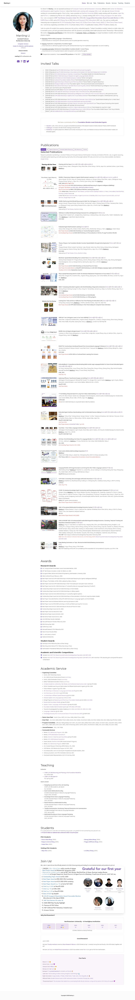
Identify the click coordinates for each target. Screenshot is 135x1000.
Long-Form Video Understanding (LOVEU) (79, 107)
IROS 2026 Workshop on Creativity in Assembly (66, 74)
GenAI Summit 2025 (71, 195)
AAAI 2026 (89, 700)
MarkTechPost (120, 191)
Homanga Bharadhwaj (69, 111)
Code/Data (115, 490)
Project (80, 522)
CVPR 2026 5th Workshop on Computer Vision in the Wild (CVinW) (71, 91)
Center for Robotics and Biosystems (23, 46)
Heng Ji (79, 15)
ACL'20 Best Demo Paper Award (90, 22)
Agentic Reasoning (53, 149)
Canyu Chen (45, 844)
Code (81, 164)
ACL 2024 (71, 709)
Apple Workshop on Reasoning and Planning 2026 (67, 82)
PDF (78, 164)
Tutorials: (48, 125)
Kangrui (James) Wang (48, 842)
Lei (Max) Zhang (88, 850)
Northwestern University (93, 9)
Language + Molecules (50, 711)
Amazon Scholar (114, 11)
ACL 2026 (88, 709)
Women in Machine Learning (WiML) (57, 737)
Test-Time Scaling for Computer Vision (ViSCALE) (81, 99)
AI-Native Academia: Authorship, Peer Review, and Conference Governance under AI (66, 684)
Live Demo (105, 439)
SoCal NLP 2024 (74, 424)
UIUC (64, 15)
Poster (114, 439)
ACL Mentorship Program (55, 732)
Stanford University (87, 13)
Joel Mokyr (50, 949)
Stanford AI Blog (78, 209)
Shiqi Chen (44, 850)
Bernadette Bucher (58, 111)
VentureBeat (112, 191)
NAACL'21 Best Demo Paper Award (111, 22)
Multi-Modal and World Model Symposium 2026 (67, 78)
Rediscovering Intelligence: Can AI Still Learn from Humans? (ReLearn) (86, 93)
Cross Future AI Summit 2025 (106, 195)
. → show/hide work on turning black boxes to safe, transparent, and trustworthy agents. (65, 50)
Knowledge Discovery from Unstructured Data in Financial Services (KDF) (63, 713)
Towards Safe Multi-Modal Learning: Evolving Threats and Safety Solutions (83, 89)
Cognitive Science (59, 11)
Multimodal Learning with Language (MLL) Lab (87, 11)
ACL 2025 (82, 709)
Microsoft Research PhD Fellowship (84, 20)
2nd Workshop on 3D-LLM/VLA (52, 693)
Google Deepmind (68, 197)
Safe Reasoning (78, 149)
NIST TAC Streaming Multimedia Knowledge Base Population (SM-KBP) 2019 (70, 657)
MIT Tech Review (80, 191)
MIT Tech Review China (71, 253)
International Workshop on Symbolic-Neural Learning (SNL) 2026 (71, 85)
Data (84, 164)
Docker (117, 412)
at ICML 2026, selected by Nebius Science (76, 187)
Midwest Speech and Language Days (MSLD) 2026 (57, 697)
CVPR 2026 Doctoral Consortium (56, 734)
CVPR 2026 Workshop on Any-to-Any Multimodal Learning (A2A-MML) (72, 101)
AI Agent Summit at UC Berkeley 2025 (88, 195)
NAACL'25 (83, 25)
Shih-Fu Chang (100, 15)
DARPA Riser (44, 20)
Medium (101, 191)
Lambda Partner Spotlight (92, 191)
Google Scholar (44, 159)
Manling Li (7, 3)
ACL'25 (68, 25)
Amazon (23, 53)
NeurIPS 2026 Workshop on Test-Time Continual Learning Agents (73, 70)
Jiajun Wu (121, 13)
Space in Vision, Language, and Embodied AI (56, 704)
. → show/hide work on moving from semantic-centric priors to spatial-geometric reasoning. (65, 39)
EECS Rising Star (62, 20)
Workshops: (49, 129)
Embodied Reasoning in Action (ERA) (79, 109)
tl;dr (91, 164)
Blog (106, 201)
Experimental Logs (110, 177)
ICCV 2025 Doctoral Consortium (56, 739)
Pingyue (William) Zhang (91, 842)
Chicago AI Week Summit (61, 83)
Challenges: (49, 127)
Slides (110, 439)
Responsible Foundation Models (52, 702)
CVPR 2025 (71, 707)
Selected (43, 149)
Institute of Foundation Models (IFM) (63, 80)
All (47, 149)
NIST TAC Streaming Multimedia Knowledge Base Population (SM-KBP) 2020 (70, 655)
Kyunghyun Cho (109, 15)
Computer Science (23, 44)
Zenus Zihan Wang (47, 839)
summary (68, 677)
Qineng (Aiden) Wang (90, 839)
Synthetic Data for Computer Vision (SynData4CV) (81, 103)
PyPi (121, 412)
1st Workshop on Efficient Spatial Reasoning (55, 695)
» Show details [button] (86, 54)
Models (88, 164)
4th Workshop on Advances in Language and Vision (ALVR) (59, 691)
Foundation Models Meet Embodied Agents (55, 707)
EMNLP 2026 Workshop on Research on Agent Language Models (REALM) (73, 76)
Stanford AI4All (56, 741)
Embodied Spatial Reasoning (66, 149)
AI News (106, 191)
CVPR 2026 (77, 707)
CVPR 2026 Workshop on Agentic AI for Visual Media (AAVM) (70, 95)
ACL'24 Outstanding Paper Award (69, 22)
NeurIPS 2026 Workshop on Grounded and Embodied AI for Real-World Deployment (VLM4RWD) (81, 72)
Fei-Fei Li (46, 15)
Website (74, 164)
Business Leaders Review (65, 193)
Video (100, 507)
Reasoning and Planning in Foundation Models (66, 700)
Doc (60, 414)
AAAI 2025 (77, 709)
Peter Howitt (86, 949)
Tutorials (85, 149)
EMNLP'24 (102, 25)
